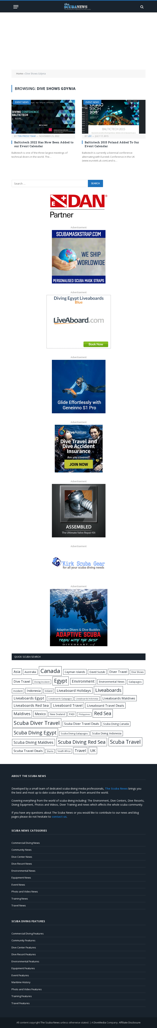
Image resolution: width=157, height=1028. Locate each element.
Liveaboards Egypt (29, 698)
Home (19, 73)
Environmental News (111, 681)
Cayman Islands (75, 672)
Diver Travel (118, 672)
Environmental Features (25, 961)
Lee (90, 136)
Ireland (48, 691)
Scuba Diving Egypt (35, 732)
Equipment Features (23, 968)
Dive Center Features (23, 947)
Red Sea (102, 713)
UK (93, 750)
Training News (19, 898)
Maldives (22, 713)
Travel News (18, 905)
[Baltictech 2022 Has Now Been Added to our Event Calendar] (43, 117)
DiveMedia (100, 1022)
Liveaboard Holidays (74, 690)
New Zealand (57, 714)
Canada (50, 671)
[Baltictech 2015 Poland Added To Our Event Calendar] (114, 117)
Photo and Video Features (26, 989)
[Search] (142, 6)
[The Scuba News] (78, 7)
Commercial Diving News (25, 843)
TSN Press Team (26, 136)
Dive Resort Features (23, 954)
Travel (80, 750)
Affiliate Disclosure (130, 1022)
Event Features (20, 975)
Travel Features (20, 1003)
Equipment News (21, 877)
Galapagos (135, 681)
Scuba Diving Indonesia (106, 733)
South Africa (63, 751)
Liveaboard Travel (68, 705)
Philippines (84, 714)
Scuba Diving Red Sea (81, 742)
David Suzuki (97, 672)
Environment (83, 681)
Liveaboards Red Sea (31, 705)
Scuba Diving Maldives (33, 742)
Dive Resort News (21, 863)
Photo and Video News (24, 891)
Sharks (50, 751)
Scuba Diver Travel (37, 722)
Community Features (23, 940)
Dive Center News (21, 856)
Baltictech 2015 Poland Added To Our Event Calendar (112, 144)
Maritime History (20, 982)
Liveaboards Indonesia (87, 698)
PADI (71, 714)
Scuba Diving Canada (116, 724)
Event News (22, 102)
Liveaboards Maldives (118, 698)
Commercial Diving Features (27, 933)
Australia (30, 672)
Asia (17, 671)
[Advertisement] (78, 41)
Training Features (21, 996)
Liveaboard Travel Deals (105, 705)
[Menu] (15, 6)
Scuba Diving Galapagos (74, 733)
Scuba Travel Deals (28, 751)
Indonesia (34, 691)
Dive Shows (137, 672)
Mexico (40, 713)
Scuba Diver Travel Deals (81, 724)
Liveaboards (108, 690)
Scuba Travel (125, 741)
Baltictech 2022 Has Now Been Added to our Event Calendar (44, 144)
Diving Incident (42, 681)
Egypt (60, 680)
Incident (18, 691)
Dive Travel (22, 681)
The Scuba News (50, 1022)
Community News (21, 849)
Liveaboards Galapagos (60, 698)
